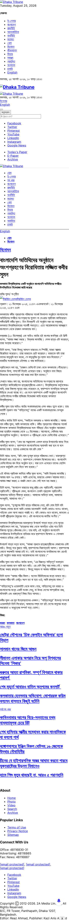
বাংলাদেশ (11, 24)
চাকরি (10, 69)
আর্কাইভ (11, 221)
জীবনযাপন (12, 50)
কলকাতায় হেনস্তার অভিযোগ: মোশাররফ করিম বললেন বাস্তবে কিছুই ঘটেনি (33, 698)
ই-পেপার (11, 21)
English (12, 72)
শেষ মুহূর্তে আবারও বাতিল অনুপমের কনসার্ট (30, 686)
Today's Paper (17, 152)
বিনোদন (10, 46)
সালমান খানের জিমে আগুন (18, 649)
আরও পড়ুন (5, 626)
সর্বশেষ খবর (5, 709)
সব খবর (10, 180)
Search (12, 809)
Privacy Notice (17, 831)
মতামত (10, 39)
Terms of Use (16, 827)
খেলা (9, 43)
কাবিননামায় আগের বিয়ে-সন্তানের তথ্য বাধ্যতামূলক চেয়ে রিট (27, 720)
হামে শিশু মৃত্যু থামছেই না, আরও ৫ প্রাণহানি (31, 775)
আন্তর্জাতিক (13, 32)
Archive (12, 159)
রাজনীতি (11, 28)
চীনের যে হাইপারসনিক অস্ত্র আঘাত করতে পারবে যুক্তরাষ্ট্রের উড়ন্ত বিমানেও (34, 763)
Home (11, 798)
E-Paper (13, 156)
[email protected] (12, 864)
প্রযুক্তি (11, 61)
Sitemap (13, 835)
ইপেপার (3, 101)
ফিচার (10, 54)
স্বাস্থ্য (10, 58)
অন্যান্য (11, 65)
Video (11, 805)
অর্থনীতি (11, 35)
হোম (9, 173)
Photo (11, 801)
